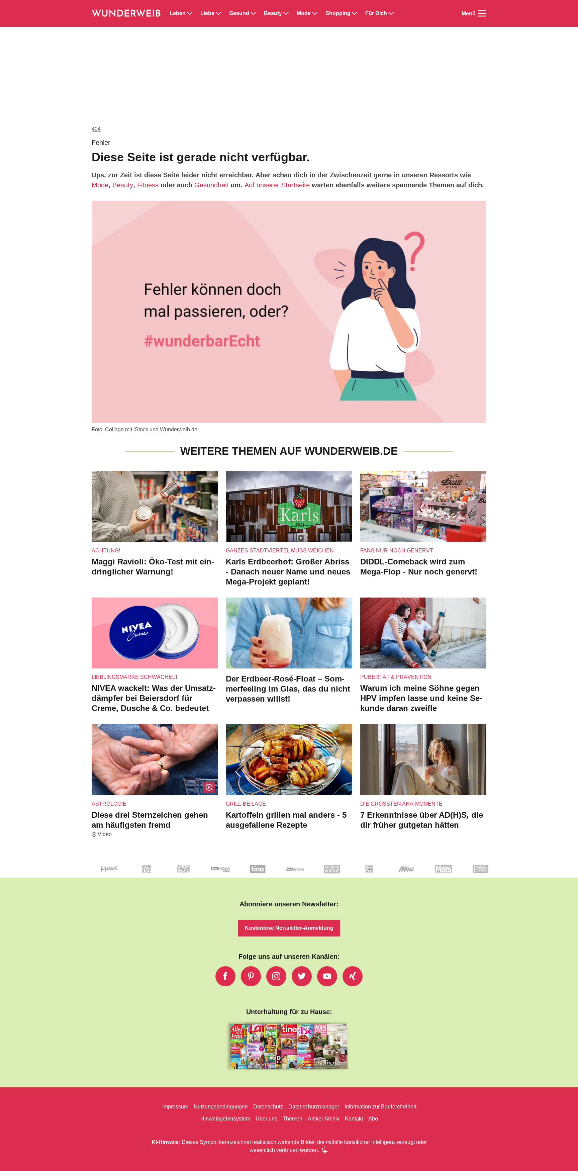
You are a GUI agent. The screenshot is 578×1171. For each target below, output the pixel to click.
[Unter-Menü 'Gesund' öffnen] (253, 13)
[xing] (353, 976)
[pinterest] (251, 976)
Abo (373, 1118)
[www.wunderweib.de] (127, 13)
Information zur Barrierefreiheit (380, 1106)
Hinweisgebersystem (225, 1118)
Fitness (148, 185)
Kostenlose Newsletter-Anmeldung (289, 928)
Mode (304, 13)
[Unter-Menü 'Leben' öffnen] (189, 13)
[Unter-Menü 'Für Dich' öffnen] (391, 13)
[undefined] (108, 874)
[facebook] (225, 976)
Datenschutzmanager (313, 1106)
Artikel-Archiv (324, 1118)
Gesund (239, 13)
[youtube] (327, 976)
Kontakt (354, 1118)
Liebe (207, 13)
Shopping (338, 13)
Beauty (273, 13)
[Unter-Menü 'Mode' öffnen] (314, 13)
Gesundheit (211, 185)
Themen (292, 1118)
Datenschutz (268, 1106)
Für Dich (376, 13)
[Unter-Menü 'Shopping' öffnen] (354, 13)
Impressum (175, 1106)
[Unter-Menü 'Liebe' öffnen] (218, 13)
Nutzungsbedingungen (221, 1106)
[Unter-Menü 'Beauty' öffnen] (286, 13)
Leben (178, 13)
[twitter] (302, 976)
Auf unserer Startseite (277, 185)
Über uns (266, 1118)
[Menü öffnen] (482, 13)
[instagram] (276, 976)
